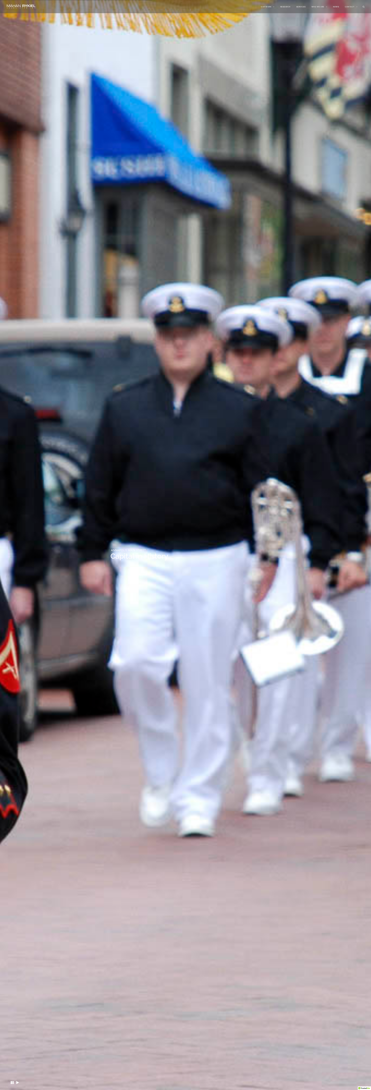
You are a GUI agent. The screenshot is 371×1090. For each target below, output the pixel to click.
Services (301, 7)
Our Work (266, 7)
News (336, 7)
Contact (349, 7)
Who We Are (317, 7)
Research (285, 7)
